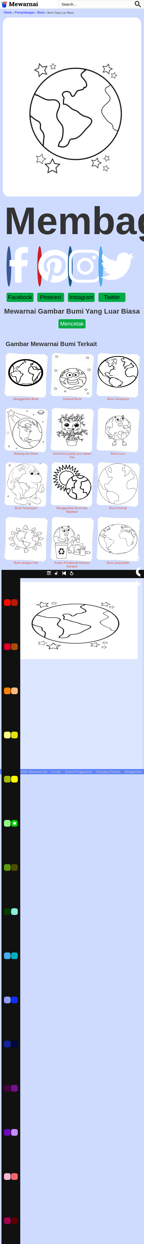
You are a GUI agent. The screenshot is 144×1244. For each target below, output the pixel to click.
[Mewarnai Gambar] (19, 4)
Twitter (112, 297)
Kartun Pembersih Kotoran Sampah (72, 564)
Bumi (41, 12)
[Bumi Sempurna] (118, 375)
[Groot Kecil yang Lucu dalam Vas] (72, 430)
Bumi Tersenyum (26, 508)
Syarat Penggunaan (78, 771)
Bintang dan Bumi (26, 453)
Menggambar (133, 771)
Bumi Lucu (118, 453)
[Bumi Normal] (118, 484)
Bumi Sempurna (118, 399)
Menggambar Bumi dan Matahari (72, 509)
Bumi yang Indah (118, 562)
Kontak (56, 771)
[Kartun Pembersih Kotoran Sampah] (72, 539)
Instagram (81, 297)
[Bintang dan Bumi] (26, 430)
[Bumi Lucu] (118, 430)
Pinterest (50, 297)
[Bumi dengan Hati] (26, 539)
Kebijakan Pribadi (108, 771)
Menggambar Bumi (26, 399)
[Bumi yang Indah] (118, 539)
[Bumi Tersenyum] (26, 484)
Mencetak (72, 324)
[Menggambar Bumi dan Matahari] (72, 484)
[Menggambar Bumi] (26, 375)
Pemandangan (24, 12)
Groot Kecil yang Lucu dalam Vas (72, 455)
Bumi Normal (118, 508)
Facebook (20, 297)
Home (8, 12)
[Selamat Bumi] (72, 375)
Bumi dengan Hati (26, 562)
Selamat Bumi (72, 399)
